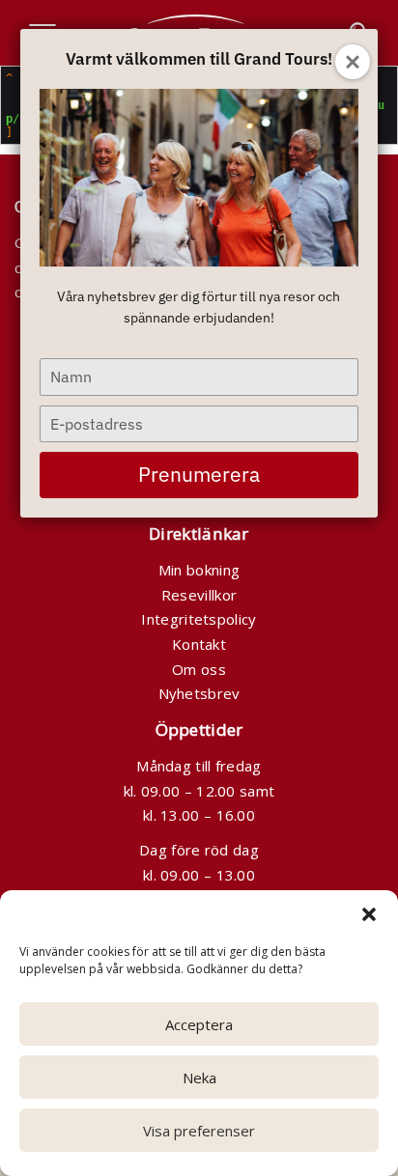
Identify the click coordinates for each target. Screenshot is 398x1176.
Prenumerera (199, 474)
